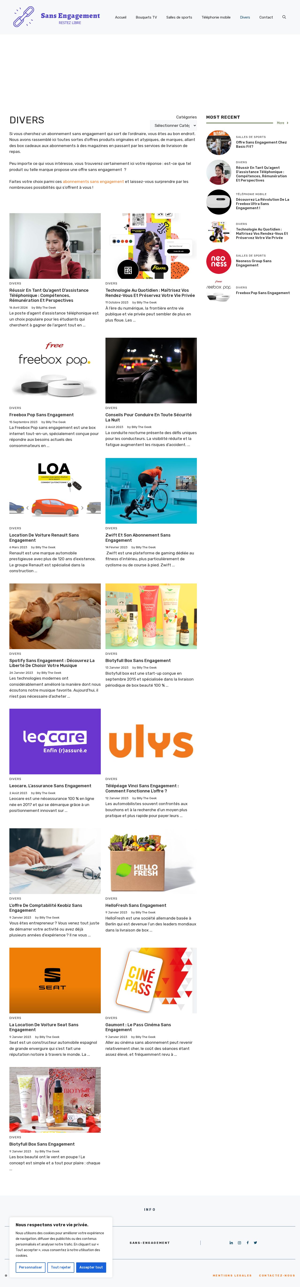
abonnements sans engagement (93, 181)
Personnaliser (30, 1267)
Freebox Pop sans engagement (41, 414)
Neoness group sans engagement (254, 263)
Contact (266, 17)
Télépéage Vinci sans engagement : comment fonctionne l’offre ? (142, 788)
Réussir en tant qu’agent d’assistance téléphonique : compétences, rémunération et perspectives (49, 295)
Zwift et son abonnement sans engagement (138, 538)
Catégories (186, 117)
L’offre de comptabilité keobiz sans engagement (45, 908)
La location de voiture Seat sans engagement (44, 1027)
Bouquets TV (146, 17)
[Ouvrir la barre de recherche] (284, 17)
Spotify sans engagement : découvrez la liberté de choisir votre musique (52, 663)
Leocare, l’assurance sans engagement (50, 785)
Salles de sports (179, 17)
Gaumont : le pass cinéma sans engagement (138, 1027)
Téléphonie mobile (216, 17)
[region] (60, 1247)
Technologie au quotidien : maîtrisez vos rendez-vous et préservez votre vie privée (150, 293)
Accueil (120, 17)
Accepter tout (91, 1267)
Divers (245, 17)
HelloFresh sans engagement (136, 905)
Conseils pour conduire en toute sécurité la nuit (148, 417)
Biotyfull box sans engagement (138, 660)
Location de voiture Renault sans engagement (44, 538)
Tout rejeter (61, 1267)
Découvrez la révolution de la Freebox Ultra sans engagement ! (262, 203)
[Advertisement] (150, 69)
